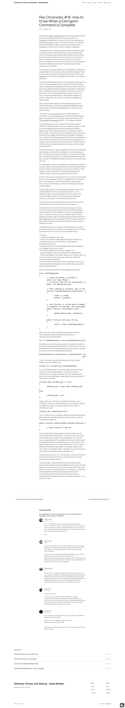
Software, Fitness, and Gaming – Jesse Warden (31, 2)
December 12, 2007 (48, 568)
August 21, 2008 (47, 610)
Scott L (45, 570)
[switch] (122, 705)
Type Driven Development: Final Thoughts (29, 668)
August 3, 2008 (47, 589)
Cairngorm (43, 40)
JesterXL (46, 29)
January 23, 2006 (48, 519)
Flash (56, 36)
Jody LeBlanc (47, 590)
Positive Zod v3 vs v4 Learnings (25, 659)
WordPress (108, 703)
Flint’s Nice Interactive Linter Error (26, 654)
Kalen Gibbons (47, 612)
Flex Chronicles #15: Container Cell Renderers (29, 499)
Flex (50, 29)
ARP (45, 219)
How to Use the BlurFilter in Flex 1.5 (99, 499)
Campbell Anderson (48, 521)
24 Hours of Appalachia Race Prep (26, 664)
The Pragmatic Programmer (49, 120)
